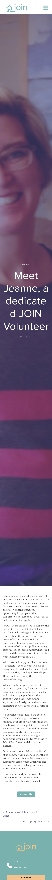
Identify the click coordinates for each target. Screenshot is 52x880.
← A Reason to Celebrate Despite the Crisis (23, 814)
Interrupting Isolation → (35, 821)
